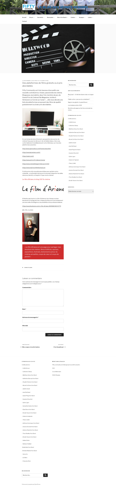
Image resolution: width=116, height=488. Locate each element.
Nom (24, 309)
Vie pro (31, 17)
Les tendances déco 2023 (75, 105)
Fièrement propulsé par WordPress (31, 484)
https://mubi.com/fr (28, 156)
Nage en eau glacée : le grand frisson (77, 102)
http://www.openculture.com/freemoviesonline (36, 148)
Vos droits (40, 17)
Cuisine (73, 17)
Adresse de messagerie (30, 317)
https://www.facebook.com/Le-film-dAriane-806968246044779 (41, 206)
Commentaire (26, 287)
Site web (25, 325)
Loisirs (90, 17)
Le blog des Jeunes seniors (63, 7)
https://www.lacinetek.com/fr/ (31, 152)
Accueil (24, 17)
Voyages (81, 17)
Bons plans (50, 17)
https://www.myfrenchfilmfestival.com (33, 167)
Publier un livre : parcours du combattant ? (79, 99)
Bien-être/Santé (62, 17)
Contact (24, 21)
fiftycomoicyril (43, 80)
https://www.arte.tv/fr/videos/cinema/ (33, 160)
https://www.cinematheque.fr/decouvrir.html (35, 164)
